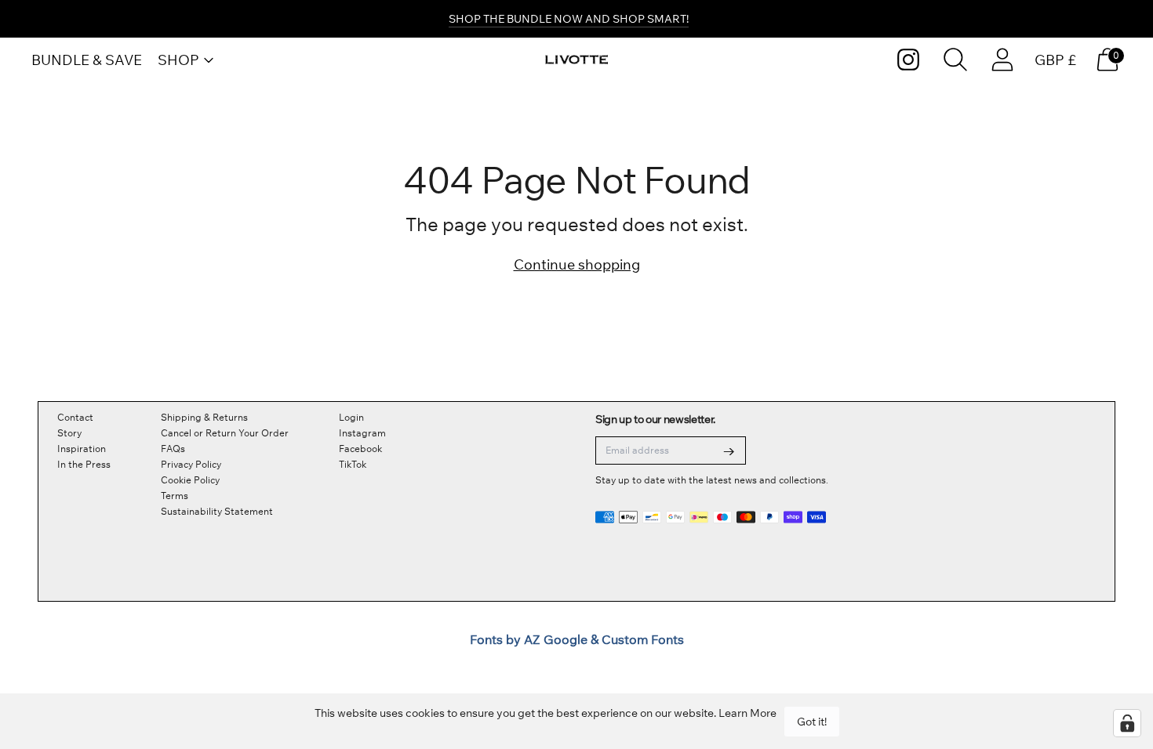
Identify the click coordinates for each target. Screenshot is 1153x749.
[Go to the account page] (1002, 59)
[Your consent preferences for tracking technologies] (1127, 723)
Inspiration (81, 448)
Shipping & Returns (204, 417)
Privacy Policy (191, 464)
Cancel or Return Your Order (225, 433)
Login (351, 417)
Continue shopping (577, 264)
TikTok (352, 464)
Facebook (360, 448)
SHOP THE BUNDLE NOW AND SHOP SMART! (569, 19)
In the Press (84, 464)
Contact (75, 417)
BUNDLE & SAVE (86, 60)
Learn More (747, 713)
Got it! (812, 722)
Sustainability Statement (217, 511)
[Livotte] (576, 59)
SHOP (178, 60)
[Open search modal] (955, 59)
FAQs (173, 448)
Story (69, 433)
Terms (174, 495)
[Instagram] (908, 59)
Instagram (362, 433)
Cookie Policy (190, 480)
